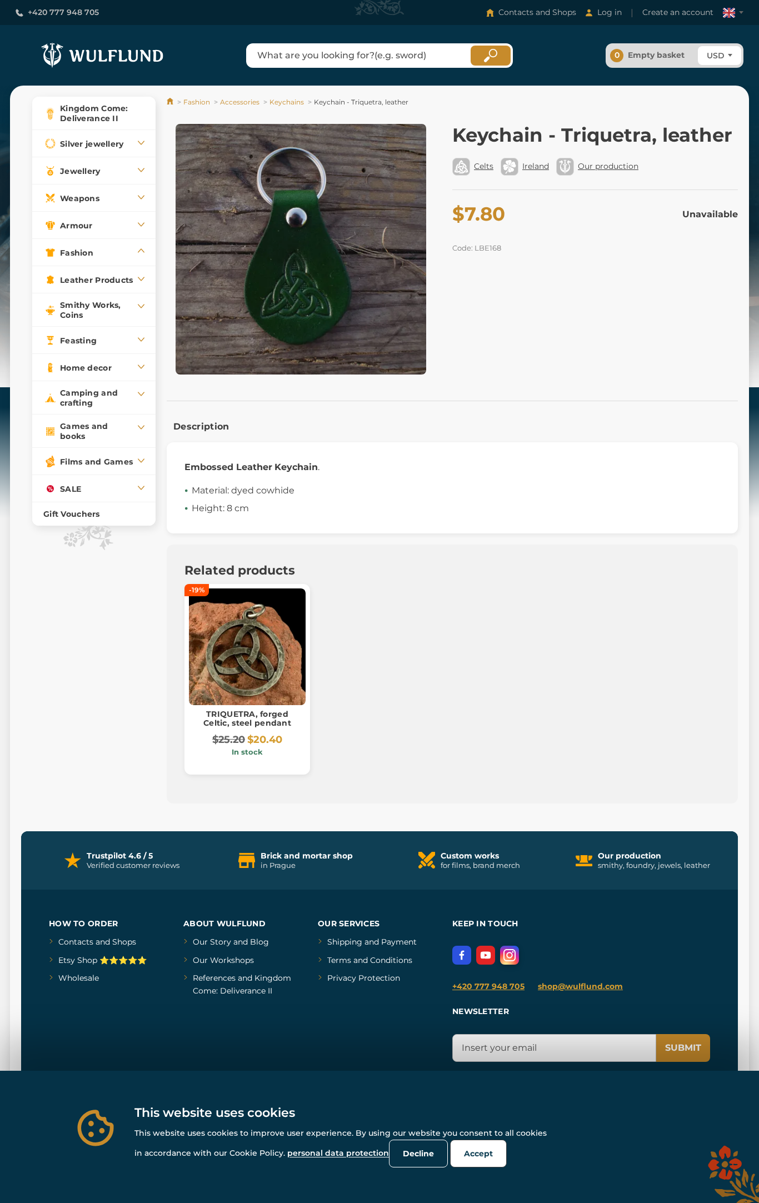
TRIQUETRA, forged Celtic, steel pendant (247, 718)
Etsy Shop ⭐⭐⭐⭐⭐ (102, 960)
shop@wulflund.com (580, 986)
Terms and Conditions (369, 960)
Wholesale (78, 978)
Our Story (212, 942)
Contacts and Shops (537, 12)
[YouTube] (485, 955)
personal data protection (338, 1153)
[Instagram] (509, 955)
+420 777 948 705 (63, 12)
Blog (259, 942)
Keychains (286, 102)
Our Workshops (223, 960)
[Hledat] (491, 56)
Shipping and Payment (372, 942)
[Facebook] (461, 955)
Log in (609, 12)
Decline (418, 1154)
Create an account (677, 12)
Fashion (196, 102)
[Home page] (171, 102)
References (214, 978)
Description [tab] (201, 426)
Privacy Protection (363, 978)
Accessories (239, 102)
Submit (683, 1047)
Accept (478, 1154)
